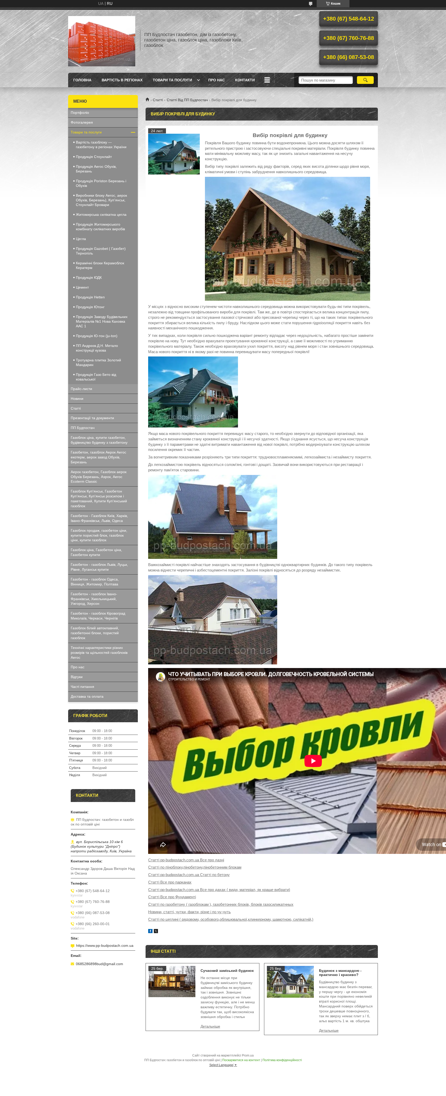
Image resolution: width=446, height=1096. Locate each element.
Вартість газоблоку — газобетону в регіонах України (101, 144)
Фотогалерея (82, 122)
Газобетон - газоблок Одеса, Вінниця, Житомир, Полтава (95, 581)
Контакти (245, 80)
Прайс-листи (81, 389)
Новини (77, 398)
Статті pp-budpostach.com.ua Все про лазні (186, 860)
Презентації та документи (92, 418)
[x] (156, 932)
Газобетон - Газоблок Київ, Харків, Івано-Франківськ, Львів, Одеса (99, 518)
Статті (158, 100)
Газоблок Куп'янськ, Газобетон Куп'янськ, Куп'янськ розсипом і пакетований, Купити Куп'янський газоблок (99, 498)
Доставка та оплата (87, 696)
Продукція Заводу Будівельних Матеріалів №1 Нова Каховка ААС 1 (102, 321)
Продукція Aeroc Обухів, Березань (96, 168)
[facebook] (150, 932)
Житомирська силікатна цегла (101, 214)
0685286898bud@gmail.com (99, 964)
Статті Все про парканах (170, 882)
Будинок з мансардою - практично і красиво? (340, 972)
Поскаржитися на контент (241, 1060)
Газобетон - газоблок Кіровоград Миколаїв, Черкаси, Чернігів (98, 615)
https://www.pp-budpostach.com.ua (104, 945)
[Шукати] (365, 80)
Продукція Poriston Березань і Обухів (101, 183)
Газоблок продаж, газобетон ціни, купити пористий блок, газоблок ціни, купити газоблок (99, 535)
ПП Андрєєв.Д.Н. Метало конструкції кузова (97, 348)
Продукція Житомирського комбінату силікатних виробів (100, 226)
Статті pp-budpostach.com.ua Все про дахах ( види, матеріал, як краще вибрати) (219, 889)
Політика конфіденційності (282, 1060)
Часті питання (82, 687)
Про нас (216, 80)
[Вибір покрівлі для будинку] (174, 154)
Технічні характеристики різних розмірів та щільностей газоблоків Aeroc (99, 653)
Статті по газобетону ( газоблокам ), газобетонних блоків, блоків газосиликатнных (220, 904)
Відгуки (77, 677)
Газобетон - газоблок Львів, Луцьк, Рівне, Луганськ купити (99, 566)
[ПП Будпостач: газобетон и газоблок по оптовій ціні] (101, 40)
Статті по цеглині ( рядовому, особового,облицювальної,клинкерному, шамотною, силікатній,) (230, 919)
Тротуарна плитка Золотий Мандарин (98, 362)
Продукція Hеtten (90, 297)
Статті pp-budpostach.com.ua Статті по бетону (189, 874)
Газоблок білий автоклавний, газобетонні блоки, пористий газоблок (95, 633)
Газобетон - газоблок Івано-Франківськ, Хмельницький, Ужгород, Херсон (94, 599)
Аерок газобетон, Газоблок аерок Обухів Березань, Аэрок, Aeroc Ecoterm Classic (98, 477)
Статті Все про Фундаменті (172, 897)
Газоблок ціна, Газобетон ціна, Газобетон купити (96, 552)
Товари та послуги (172, 80)
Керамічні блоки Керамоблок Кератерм (100, 265)
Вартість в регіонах (122, 80)
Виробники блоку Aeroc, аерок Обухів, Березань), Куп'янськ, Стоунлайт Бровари (101, 200)
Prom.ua (248, 1055)
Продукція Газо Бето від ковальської (96, 376)
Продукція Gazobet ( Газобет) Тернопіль (101, 251)
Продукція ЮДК (89, 277)
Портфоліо (80, 112)
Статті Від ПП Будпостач (187, 100)
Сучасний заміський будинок (227, 970)
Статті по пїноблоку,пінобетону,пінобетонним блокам (194, 867)
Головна (82, 80)
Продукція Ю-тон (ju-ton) (96, 336)
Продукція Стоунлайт (94, 157)
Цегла (81, 239)
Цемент (82, 287)
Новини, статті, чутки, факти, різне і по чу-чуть (189, 912)
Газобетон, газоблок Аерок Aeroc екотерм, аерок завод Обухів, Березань (98, 457)
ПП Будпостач (82, 428)
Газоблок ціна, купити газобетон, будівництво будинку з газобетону (99, 439)
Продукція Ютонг (90, 307)
